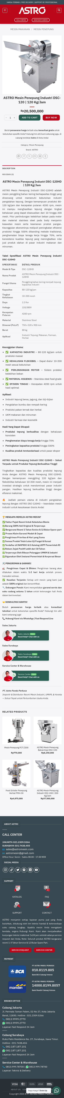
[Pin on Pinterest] (40, 156)
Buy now (51, 117)
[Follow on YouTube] (36, 870)
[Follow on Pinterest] (24, 870)
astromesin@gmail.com (20, 853)
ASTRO (35, 150)
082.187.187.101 (16, 1046)
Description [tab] (8, 168)
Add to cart (30, 117)
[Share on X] (29, 156)
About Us (16, 1089)
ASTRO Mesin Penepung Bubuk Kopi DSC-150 (47, 748)
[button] (4, 10)
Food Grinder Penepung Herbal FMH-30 (16, 791)
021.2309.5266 (21, 842)
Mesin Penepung (44, 29)
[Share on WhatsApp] (18, 156)
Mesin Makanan (20, 29)
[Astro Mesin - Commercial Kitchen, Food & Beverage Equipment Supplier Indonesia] (32, 10)
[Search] (59, 10)
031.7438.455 (22, 845)
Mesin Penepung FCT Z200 (16, 747)
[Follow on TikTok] (11, 870)
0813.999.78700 (15, 1066)
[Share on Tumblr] (45, 156)
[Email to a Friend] (34, 156)
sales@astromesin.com (20, 849)
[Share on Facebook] (24, 156)
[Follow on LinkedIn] (30, 870)
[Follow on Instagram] (5, 870)
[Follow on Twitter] (18, 870)
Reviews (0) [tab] (8, 174)
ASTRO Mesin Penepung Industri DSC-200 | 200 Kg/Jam (47, 793)
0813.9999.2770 (16, 1019)
